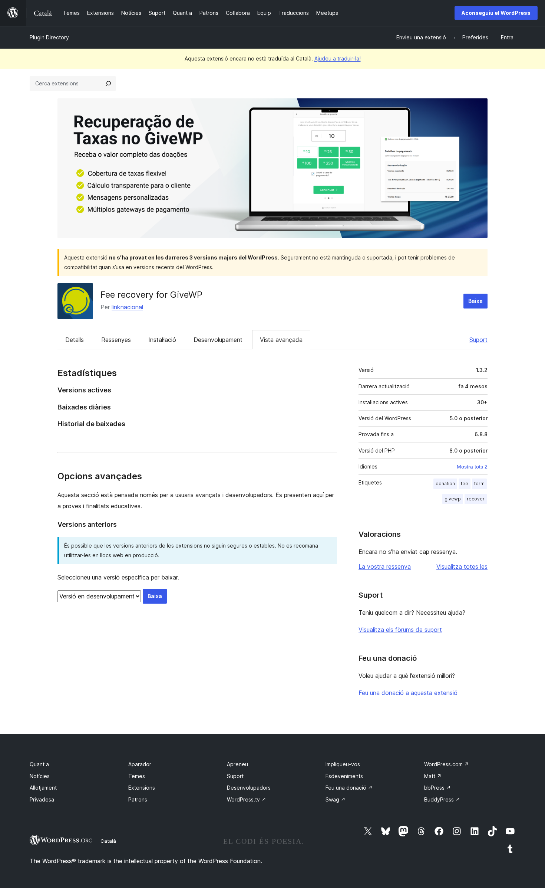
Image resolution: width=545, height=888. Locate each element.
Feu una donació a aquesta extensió (408, 692)
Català (108, 841)
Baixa (475, 301)
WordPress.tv (246, 799)
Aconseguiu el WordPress (496, 13)
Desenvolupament (218, 339)
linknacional (127, 307)
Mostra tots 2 (472, 467)
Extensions (141, 787)
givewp (453, 499)
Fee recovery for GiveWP (151, 294)
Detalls (74, 339)
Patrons (137, 799)
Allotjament (43, 787)
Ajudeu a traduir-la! (337, 58)
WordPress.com (446, 764)
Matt (433, 776)
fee (464, 483)
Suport (478, 339)
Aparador (139, 764)
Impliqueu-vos (343, 764)
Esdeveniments (344, 776)
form (479, 483)
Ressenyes (116, 339)
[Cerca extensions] (108, 83)
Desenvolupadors (249, 787)
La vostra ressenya (385, 566)
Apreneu (237, 764)
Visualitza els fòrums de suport (400, 629)
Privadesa (42, 799)
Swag (336, 799)
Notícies (40, 776)
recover (476, 499)
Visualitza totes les (462, 566)
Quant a (39, 764)
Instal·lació (162, 339)
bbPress (437, 787)
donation (445, 483)
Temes (136, 776)
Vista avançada (281, 339)
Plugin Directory (49, 37)
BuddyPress (442, 799)
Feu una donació (349, 787)
